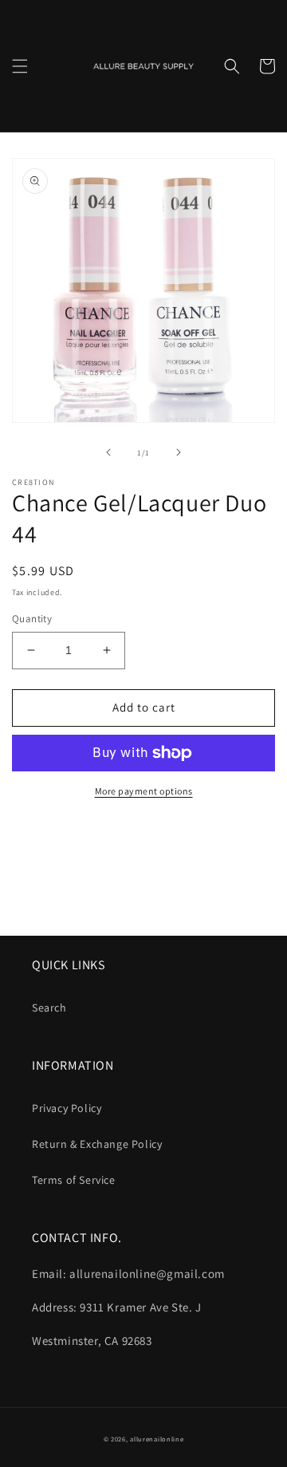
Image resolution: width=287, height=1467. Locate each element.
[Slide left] (108, 452)
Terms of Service (74, 1180)
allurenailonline (156, 1438)
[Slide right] (178, 452)
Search (49, 1007)
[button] (19, 66)
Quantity (32, 618)
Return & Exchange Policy (97, 1144)
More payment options (144, 791)
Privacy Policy (66, 1108)
